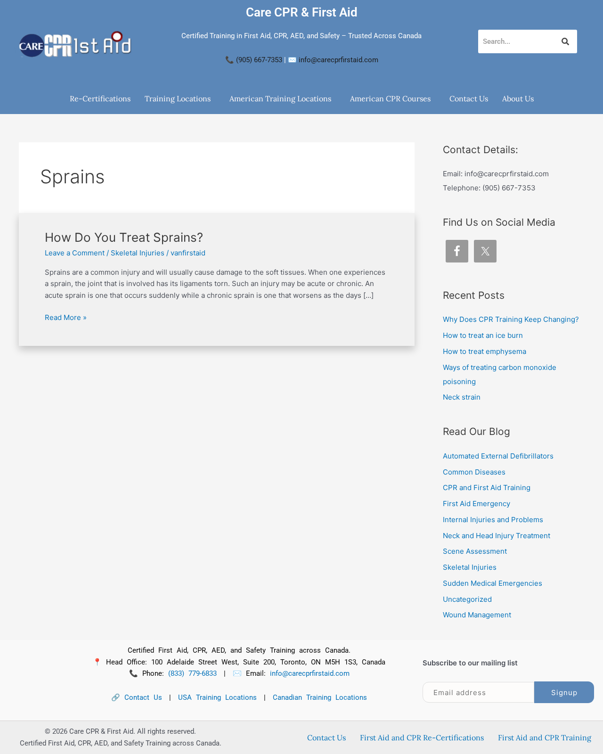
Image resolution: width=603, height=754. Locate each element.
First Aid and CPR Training (544, 737)
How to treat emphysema (484, 351)
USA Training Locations (217, 697)
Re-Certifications (100, 98)
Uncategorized (467, 599)
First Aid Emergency (476, 503)
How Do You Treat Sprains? (124, 237)
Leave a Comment (75, 252)
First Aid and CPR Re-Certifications (422, 737)
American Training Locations (280, 98)
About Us (518, 98)
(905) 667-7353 (259, 60)
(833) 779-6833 (192, 673)
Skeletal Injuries (137, 252)
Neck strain (462, 397)
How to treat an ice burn (483, 335)
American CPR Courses (390, 98)
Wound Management (477, 614)
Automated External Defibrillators (498, 455)
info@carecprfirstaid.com (338, 60)
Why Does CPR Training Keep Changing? (511, 319)
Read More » (66, 317)
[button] (180, 98)
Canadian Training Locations (320, 697)
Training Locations (178, 98)
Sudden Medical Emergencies (492, 583)
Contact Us (468, 98)
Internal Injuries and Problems (493, 519)
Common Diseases (474, 471)
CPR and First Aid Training (486, 487)
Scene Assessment (475, 551)
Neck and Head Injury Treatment (496, 535)
